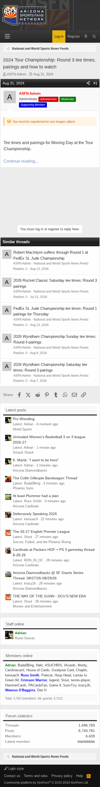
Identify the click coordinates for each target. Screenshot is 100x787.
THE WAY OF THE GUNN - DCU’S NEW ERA (49, 596)
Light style (15, 769)
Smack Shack (23, 452)
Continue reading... (21, 161)
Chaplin (81, 670)
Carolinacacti (14, 670)
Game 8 (55, 685)
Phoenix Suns (23, 488)
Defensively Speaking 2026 (35, 514)
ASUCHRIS (53, 665)
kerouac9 (12, 675)
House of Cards (37, 670)
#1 (95, 83)
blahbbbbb (86, 741)
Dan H (41, 690)
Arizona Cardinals (26, 506)
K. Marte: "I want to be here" (36, 460)
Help (79, 776)
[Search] (94, 36)
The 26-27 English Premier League (41, 531)
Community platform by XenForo (46, 782)
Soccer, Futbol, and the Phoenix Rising (42, 542)
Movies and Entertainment (32, 606)
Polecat (47, 675)
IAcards (70, 665)
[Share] (88, 83)
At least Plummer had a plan (36, 496)
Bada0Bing (26, 665)
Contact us (12, 776)
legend (54, 680)
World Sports (22, 429)
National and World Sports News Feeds (61, 263)
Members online (19, 655)
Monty (82, 665)
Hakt (39, 665)
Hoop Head (63, 675)
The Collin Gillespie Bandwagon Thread (45, 478)
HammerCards (15, 685)
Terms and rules (36, 776)
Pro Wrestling (24, 419)
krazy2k (84, 685)
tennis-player (80, 680)
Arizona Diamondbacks (30, 470)
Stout (65, 680)
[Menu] (7, 36)
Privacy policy (62, 776)
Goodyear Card (63, 670)
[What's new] (86, 36)
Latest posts (16, 410)
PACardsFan (37, 685)
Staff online (15, 624)
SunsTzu (69, 685)
